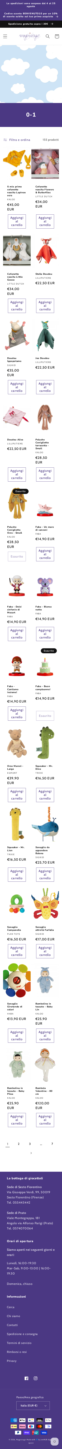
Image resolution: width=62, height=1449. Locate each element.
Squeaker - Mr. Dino (44, 768)
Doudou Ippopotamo (14, 360)
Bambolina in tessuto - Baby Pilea (15, 1091)
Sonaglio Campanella (14, 929)
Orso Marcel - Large (15, 768)
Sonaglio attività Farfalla (44, 929)
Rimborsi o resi (17, 1352)
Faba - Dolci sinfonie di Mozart (14, 609)
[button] (5, 36)
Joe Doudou (42, 358)
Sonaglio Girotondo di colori (14, 1006)
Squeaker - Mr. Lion (15, 849)
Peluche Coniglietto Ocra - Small (14, 530)
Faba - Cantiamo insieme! (12, 689)
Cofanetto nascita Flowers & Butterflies (44, 189)
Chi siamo (13, 1316)
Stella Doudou (43, 274)
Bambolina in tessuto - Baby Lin (44, 1006)
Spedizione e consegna (22, 1334)
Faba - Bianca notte (43, 608)
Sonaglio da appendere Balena (42, 850)
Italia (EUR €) (29, 1405)
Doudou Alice (15, 439)
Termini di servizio (19, 1343)
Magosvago (21, 1439)
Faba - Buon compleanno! (42, 688)
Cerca (10, 1307)
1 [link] (7, 1144)
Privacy (12, 1361)
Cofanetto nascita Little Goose (15, 277)
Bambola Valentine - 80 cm (43, 1091)
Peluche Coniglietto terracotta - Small (42, 444)
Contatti (12, 1325)
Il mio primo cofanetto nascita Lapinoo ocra (16, 191)
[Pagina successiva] (31, 1153)
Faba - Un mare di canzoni (44, 529)
